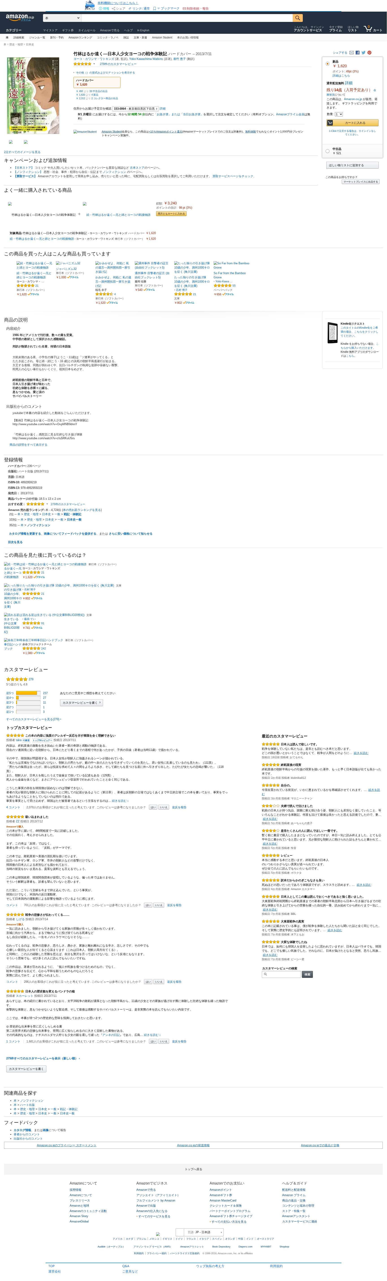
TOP (51, 1266)
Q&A (125, 1266)
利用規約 (276, 1266)
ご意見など (130, 1271)
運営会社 (54, 1271)
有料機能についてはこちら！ (118, 3)
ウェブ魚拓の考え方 (210, 1266)
